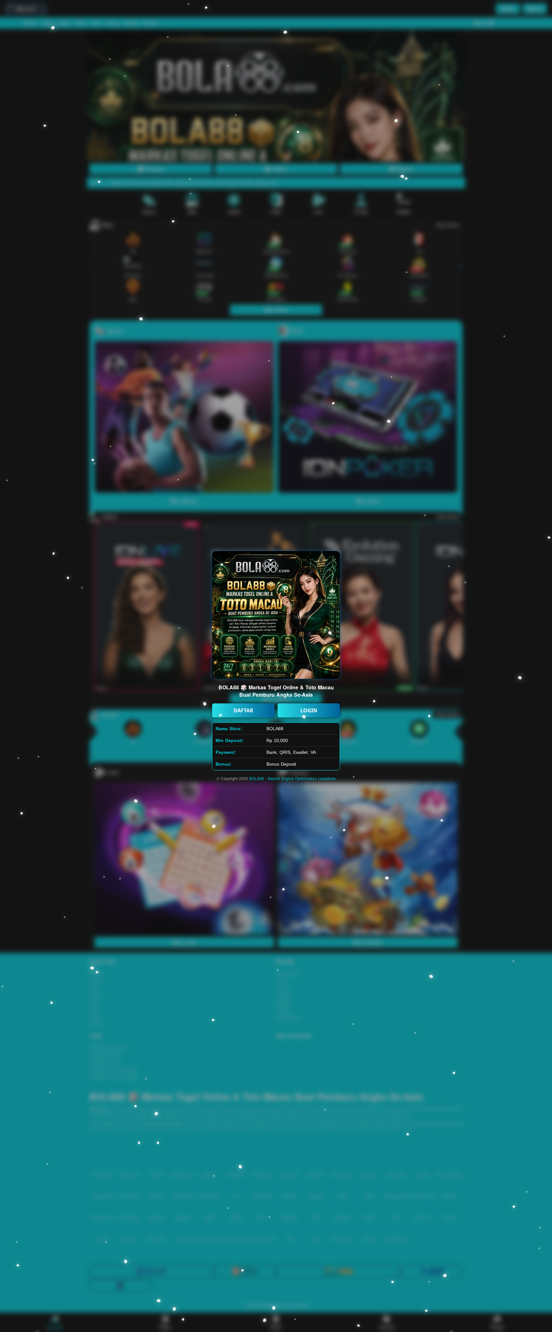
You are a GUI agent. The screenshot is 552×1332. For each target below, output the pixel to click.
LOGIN (308, 710)
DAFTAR (243, 710)
